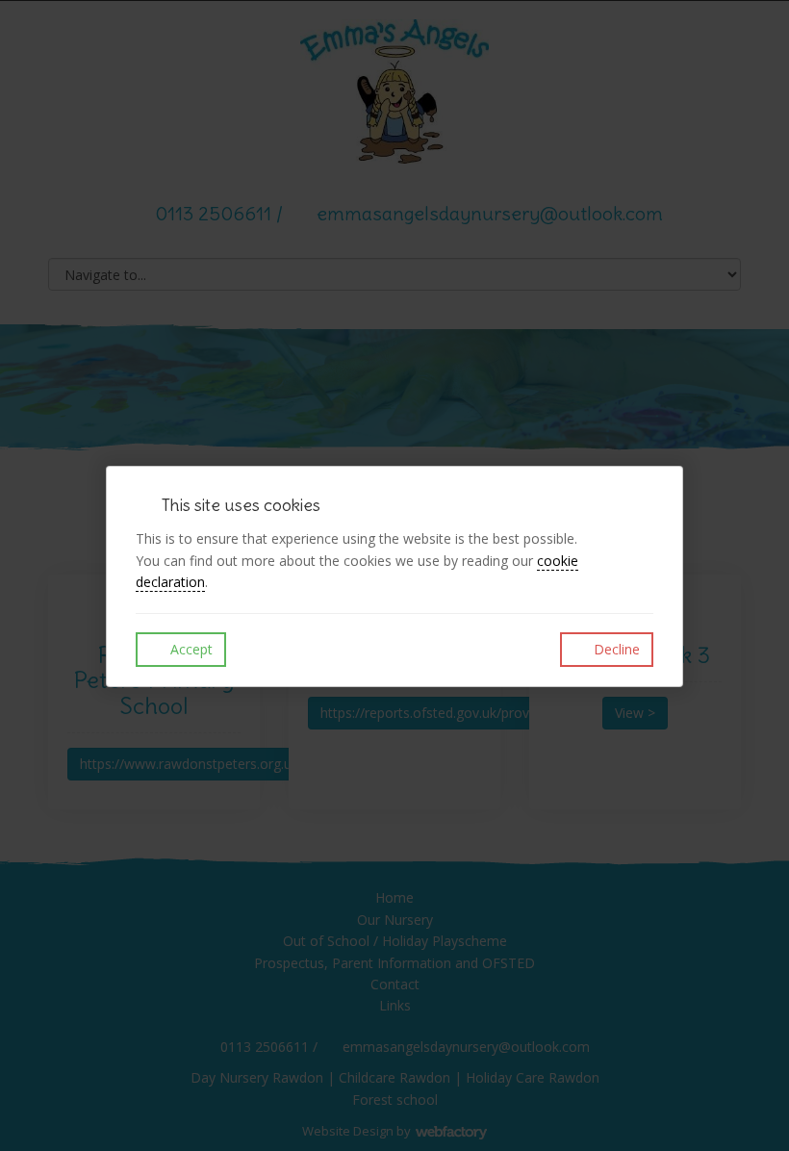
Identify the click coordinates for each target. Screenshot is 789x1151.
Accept (189, 649)
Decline (615, 649)
